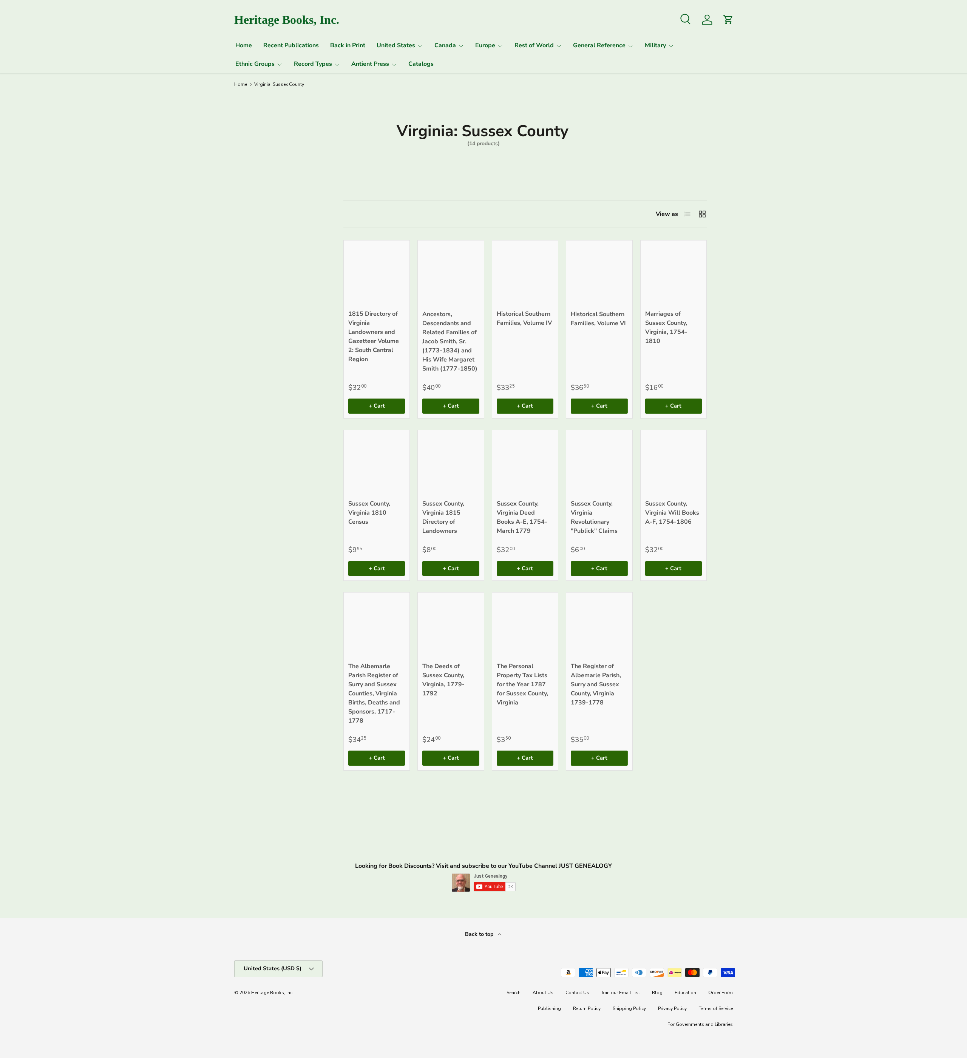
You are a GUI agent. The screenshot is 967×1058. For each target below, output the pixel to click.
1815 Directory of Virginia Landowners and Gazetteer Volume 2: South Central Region (373, 336)
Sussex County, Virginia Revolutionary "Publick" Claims (594, 517)
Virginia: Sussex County (279, 84)
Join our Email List (620, 993)
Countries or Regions (255, 210)
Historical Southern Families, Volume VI (598, 318)
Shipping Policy (629, 1008)
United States (396, 45)
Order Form (720, 993)
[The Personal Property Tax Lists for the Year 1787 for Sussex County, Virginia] (525, 625)
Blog (657, 993)
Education (685, 993)
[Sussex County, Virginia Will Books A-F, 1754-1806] (673, 463)
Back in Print (347, 45)
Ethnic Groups (255, 64)
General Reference (599, 45)
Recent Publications (291, 45)
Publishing (549, 1008)
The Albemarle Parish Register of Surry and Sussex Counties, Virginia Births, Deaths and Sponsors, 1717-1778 (374, 693)
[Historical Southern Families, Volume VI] (599, 273)
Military (655, 45)
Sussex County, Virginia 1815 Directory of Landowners (443, 517)
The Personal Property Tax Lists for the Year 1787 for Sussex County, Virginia (522, 684)
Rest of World (534, 45)
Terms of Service (716, 1008)
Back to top (480, 934)
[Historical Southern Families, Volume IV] (525, 273)
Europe (485, 45)
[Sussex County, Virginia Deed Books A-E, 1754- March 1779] (525, 463)
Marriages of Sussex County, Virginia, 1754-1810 (666, 327)
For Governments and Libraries (700, 1024)
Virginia (249, 246)
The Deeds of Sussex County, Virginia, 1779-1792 (443, 680)
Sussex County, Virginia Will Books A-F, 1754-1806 (672, 513)
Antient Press (370, 64)
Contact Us (577, 993)
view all (297, 186)
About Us (543, 993)
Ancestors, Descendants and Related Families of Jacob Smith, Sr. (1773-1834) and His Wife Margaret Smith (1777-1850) (449, 341)
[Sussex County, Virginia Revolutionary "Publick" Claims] (599, 463)
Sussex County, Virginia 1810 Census (369, 513)
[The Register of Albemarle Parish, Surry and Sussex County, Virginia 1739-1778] (599, 625)
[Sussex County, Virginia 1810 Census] (376, 463)
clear (303, 246)
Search (514, 993)
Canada (445, 45)
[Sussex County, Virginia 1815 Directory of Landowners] (450, 463)
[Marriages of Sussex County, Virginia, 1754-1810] (673, 273)
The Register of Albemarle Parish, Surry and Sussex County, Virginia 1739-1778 (596, 684)
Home (243, 45)
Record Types (313, 64)
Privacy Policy (672, 1008)
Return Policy (587, 1008)
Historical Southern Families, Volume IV (524, 318)
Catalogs (421, 64)
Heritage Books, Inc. (272, 993)
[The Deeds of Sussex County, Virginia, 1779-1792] (450, 625)
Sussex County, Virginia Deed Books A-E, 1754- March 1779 (522, 517)
